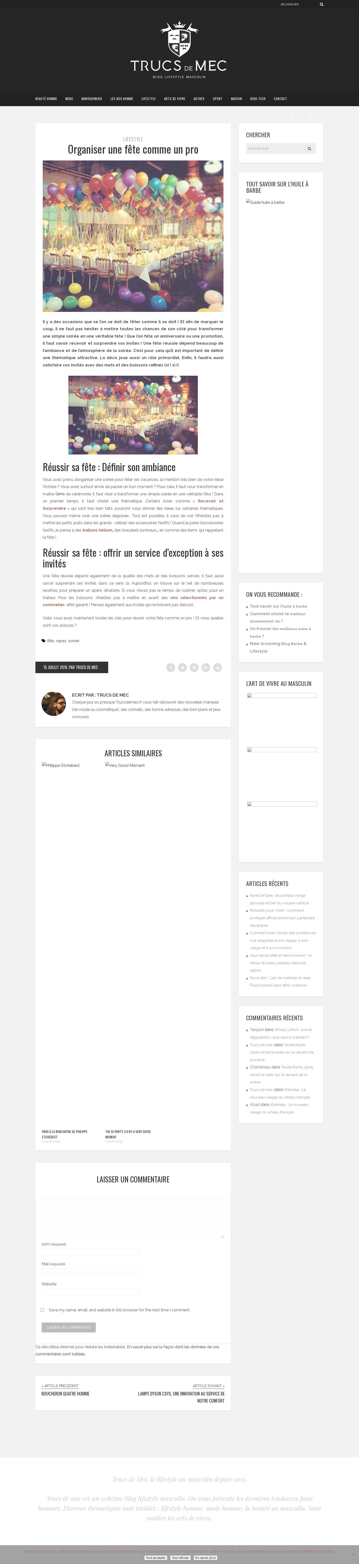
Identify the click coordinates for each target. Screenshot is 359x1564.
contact (280, 98)
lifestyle (149, 98)
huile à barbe (294, 606)
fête (50, 640)
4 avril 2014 (51, 1141)
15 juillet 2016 (55, 667)
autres (199, 98)
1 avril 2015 (114, 1141)
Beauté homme (46, 98)
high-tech (258, 98)
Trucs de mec (261, 1045)
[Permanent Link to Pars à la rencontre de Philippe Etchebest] (70, 765)
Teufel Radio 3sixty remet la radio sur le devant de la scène (282, 1052)
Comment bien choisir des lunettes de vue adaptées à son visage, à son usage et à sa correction (283, 940)
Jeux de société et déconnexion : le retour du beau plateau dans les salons (281, 963)
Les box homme (122, 98)
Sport (218, 98)
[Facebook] (302, 117)
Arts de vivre (174, 98)
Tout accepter (156, 1558)
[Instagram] (319, 117)
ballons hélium (97, 530)
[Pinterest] (310, 117)
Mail (53, 1264)
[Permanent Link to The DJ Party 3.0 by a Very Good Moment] (134, 765)
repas (61, 640)
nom (54, 1244)
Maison (236, 98)
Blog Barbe (292, 644)
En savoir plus (205, 1558)
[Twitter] (293, 117)
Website (49, 1284)
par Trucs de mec (83, 667)
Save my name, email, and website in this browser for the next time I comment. (119, 1310)
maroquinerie (92, 98)
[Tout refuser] (352, 1554)
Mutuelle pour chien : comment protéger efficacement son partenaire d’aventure (282, 918)
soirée (73, 640)
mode (69, 98)
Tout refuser (180, 1558)
